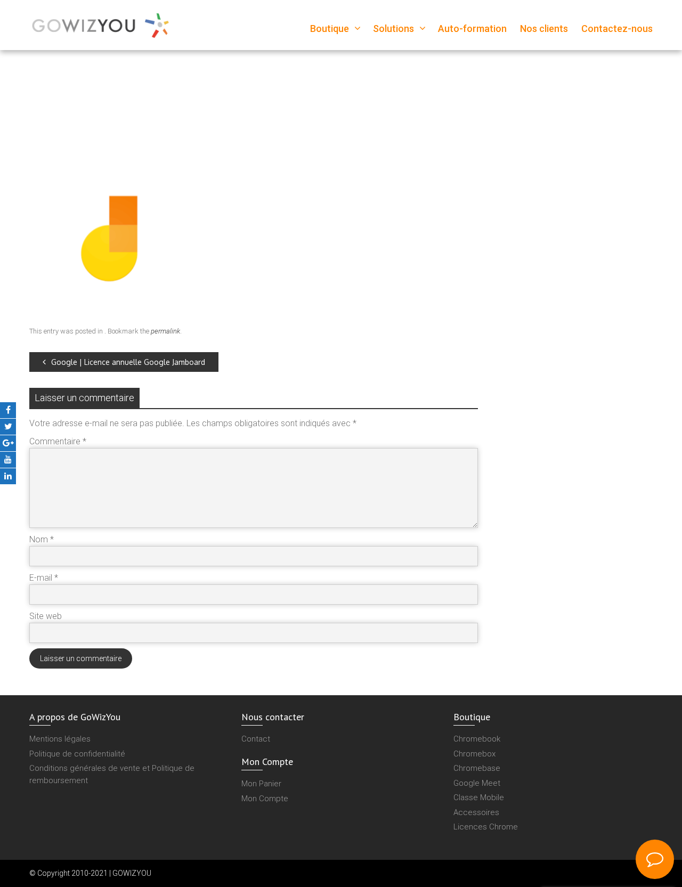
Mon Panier (261, 783)
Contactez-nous (617, 28)
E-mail (43, 578)
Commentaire (57, 441)
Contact (255, 739)
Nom (41, 539)
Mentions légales (60, 739)
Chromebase (476, 768)
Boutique (329, 28)
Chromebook (476, 739)
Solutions (393, 28)
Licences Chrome (485, 827)
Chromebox (474, 754)
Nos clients (544, 28)
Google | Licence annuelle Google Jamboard (128, 362)
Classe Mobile (478, 797)
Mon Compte (264, 798)
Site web (45, 616)
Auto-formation (472, 28)
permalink (165, 331)
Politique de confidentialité (77, 754)
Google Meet (476, 783)
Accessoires (476, 812)
